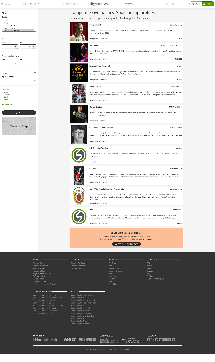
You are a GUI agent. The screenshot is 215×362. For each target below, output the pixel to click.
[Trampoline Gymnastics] (18, 30)
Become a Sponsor (78, 266)
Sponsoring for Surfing (79, 318)
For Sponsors (69, 3)
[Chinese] (18, 95)
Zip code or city (8, 77)
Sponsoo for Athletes (41, 263)
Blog (110, 273)
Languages (6, 89)
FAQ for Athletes (39, 276)
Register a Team (39, 268)
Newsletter (113, 276)
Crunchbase (113, 284)
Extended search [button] (8, 104)
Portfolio (129, 3)
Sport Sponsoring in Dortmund (45, 313)
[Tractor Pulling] (18, 28)
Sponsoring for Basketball (81, 297)
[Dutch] (18, 97)
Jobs (110, 266)
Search (20, 113)
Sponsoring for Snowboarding (82, 316)
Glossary (112, 279)
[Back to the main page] (99, 3)
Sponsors (76, 259)
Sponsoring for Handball (80, 308)
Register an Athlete (40, 266)
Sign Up (209, 4)
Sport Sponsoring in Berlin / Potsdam (47, 297)
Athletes (37, 259)
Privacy (149, 266)
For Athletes (29, 3)
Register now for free (127, 244)
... (9, 4)
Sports (4, 17)
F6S (110, 281)
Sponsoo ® (152, 259)
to (21, 42)
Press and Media (115, 268)
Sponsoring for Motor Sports (82, 295)
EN (2, 4)
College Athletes (39, 281)
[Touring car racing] (18, 25)
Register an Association (42, 273)
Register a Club (39, 271)
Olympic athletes (39, 279)
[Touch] (18, 23)
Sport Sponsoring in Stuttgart (44, 308)
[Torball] (18, 21)
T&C (148, 263)
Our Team (112, 263)
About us (113, 259)
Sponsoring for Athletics (80, 310)
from (3, 42)
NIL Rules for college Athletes (44, 284)
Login (197, 4)
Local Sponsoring (42, 291)
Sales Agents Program (155, 279)
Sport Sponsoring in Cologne (44, 303)
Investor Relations (116, 271)
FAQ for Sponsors (77, 268)
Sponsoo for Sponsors (79, 263)
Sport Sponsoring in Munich (44, 300)
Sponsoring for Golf (78, 305)
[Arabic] (18, 92)
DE (6, 4)
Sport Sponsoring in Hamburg (44, 295)
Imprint (149, 268)
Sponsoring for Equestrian (81, 313)
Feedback (150, 276)
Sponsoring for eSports (80, 324)
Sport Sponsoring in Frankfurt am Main (48, 305)
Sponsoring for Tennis (79, 321)
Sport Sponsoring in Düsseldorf (45, 310)
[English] (18, 99)
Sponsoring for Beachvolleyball (83, 300)
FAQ (148, 273)
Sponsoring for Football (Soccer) (83, 303)
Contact (169, 3)
